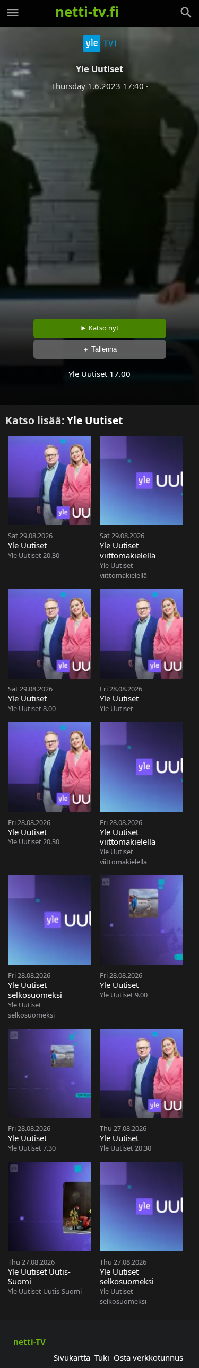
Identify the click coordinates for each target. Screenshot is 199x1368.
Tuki (101, 1357)
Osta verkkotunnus (148, 1357)
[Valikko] (12, 12)
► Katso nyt (99, 327)
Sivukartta (72, 1357)
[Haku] (186, 12)
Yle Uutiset (95, 420)
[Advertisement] (99, 201)
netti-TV (29, 1341)
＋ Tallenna (99, 349)
